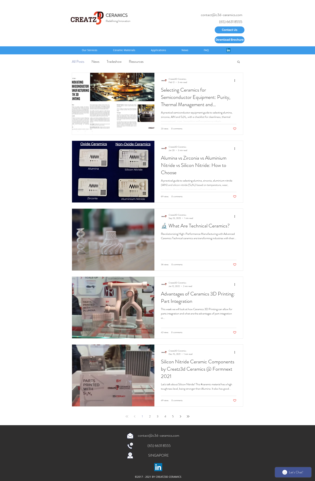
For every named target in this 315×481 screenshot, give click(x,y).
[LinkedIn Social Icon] (228, 50)
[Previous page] (134, 416)
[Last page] (188, 416)
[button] (238, 62)
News (95, 61)
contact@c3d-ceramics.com (221, 15)
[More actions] (236, 80)
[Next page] (180, 416)
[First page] (127, 416)
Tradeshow (114, 61)
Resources (136, 61)
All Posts (78, 61)
